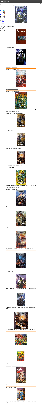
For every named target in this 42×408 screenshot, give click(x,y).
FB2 (14, 89)
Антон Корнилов (19, 148)
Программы (1, 3)
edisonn (7, 26)
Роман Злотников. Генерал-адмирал (15, 230)
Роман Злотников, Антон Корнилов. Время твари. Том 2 (17, 113)
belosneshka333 (8, 271)
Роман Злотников (16, 46)
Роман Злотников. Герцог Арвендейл (15, 189)
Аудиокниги (7, 150)
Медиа (6, 3)
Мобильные (15, 3)
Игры (4, 3)
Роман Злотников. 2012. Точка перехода (16, 48)
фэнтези (13, 148)
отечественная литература (12, 46)
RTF (6, 46)
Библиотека (12, 3)
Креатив (9, 3)
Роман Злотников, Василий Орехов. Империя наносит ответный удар (15, 150)
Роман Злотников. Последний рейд (15, 91)
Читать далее (7, 66)
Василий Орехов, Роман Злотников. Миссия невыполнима (17, 366)
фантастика (8, 46)
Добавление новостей (2, 23)
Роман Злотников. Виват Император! (12, 387)
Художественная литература (8, 5)
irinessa (7, 348)
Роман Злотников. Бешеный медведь (15, 69)
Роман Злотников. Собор (14, 5)
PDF (9, 46)
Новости (18, 3)
